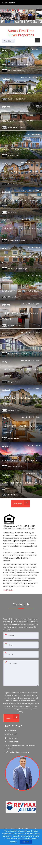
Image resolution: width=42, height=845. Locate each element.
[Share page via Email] (18, 10)
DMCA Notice (8, 590)
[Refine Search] (37, 40)
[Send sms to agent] (8, 10)
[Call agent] (15, 2)
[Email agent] (13, 10)
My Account (29, 10)
